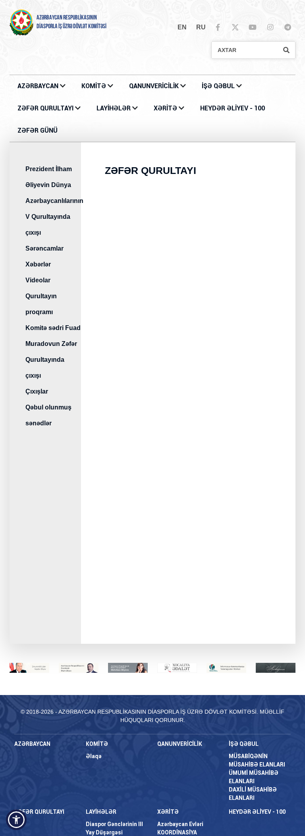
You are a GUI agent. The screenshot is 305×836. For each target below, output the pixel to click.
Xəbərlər (38, 264)
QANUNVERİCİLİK (154, 86)
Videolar (37, 280)
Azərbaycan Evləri (180, 824)
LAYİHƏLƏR (114, 108)
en (182, 27)
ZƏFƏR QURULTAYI (46, 108)
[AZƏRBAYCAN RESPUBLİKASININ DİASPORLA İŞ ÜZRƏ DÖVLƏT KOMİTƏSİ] (21, 22)
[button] (16, 819)
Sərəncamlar (44, 248)
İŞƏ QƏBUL (219, 86)
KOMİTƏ (93, 86)
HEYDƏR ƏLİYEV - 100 (232, 108)
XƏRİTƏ (165, 108)
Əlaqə (94, 756)
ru (201, 27)
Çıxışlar (36, 391)
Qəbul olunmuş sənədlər (48, 415)
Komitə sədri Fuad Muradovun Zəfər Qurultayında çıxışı (53, 351)
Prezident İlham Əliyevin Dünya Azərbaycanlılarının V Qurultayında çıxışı (53, 201)
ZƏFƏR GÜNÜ (37, 130)
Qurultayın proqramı (41, 304)
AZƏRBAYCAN (38, 86)
